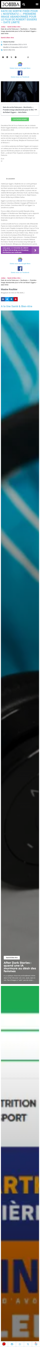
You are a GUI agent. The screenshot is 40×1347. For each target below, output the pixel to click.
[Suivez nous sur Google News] (20, 66)
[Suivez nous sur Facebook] (20, 75)
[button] (23, 4)
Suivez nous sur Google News (20, 68)
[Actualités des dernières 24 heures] (4, 1345)
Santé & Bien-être (7, 38)
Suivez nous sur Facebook (20, 77)
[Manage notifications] (35, 1342)
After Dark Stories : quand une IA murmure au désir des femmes (20, 967)
